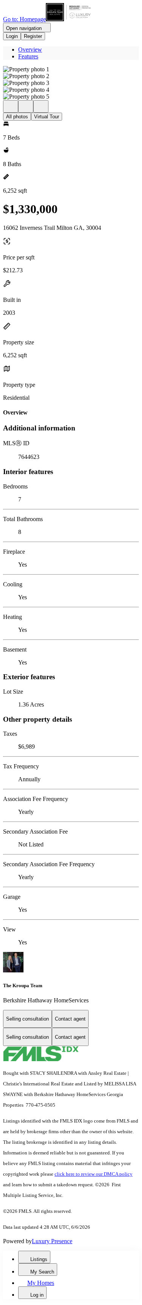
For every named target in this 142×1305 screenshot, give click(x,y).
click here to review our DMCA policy (94, 1174)
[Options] (10, 106)
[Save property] (25, 106)
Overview (30, 49)
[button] (71, 69)
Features (28, 56)
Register (33, 36)
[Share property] (40, 106)
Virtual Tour (46, 116)
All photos (17, 116)
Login (12, 36)
